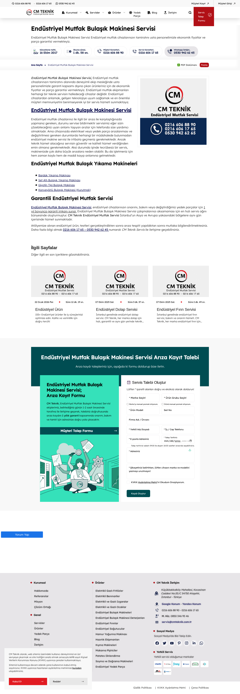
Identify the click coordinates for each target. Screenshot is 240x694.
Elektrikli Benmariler (108, 596)
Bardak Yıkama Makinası (54, 175)
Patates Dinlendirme (108, 655)
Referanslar (41, 596)
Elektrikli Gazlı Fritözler (109, 590)
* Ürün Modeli (136, 410)
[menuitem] (72, 12)
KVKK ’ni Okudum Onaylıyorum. (157, 482)
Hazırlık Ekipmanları (107, 639)
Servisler (39, 623)
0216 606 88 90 (23, 3)
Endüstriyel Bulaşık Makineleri (114, 612)
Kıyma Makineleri (106, 645)
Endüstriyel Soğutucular (110, 628)
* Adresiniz (134, 451)
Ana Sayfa (36, 65)
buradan (77, 668)
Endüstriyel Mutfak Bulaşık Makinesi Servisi (81, 110)
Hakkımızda (41, 590)
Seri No (168, 410)
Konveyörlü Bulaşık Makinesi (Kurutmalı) (64, 189)
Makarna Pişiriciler (107, 650)
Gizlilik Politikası (142, 687)
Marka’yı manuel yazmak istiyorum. (143, 404)
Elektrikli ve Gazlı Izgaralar (112, 601)
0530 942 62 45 (67, 3)
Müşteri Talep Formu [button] (77, 431)
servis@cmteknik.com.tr (177, 622)
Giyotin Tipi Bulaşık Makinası (56, 185)
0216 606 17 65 (44, 3)
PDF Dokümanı (187, 64)
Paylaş (204, 65)
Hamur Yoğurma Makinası (111, 634)
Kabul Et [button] (17, 681)
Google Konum (171, 604)
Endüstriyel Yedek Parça (110, 666)
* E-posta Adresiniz (139, 439)
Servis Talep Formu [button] (201, 16)
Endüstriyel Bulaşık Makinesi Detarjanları (120, 617)
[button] (190, 450)
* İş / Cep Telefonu (174, 429)
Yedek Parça (41, 633)
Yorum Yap (22, 534)
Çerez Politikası (200, 687)
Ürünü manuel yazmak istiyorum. (177, 404)
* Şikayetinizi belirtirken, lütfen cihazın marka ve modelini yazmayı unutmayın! (159, 469)
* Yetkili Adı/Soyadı (139, 429)
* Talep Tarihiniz (170, 437)
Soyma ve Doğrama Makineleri (114, 661)
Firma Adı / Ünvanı (139, 419)
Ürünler (38, 628)
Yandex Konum (191, 604)
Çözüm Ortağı (42, 607)
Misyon (38, 601)
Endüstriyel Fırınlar (107, 623)
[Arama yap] (187, 12)
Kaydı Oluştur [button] (138, 493)
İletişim (38, 644)
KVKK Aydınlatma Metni (171, 687)
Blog (37, 639)
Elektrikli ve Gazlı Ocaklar (111, 607)
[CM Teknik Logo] (38, 12)
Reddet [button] (57, 681)
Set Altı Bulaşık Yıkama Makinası (59, 180)
